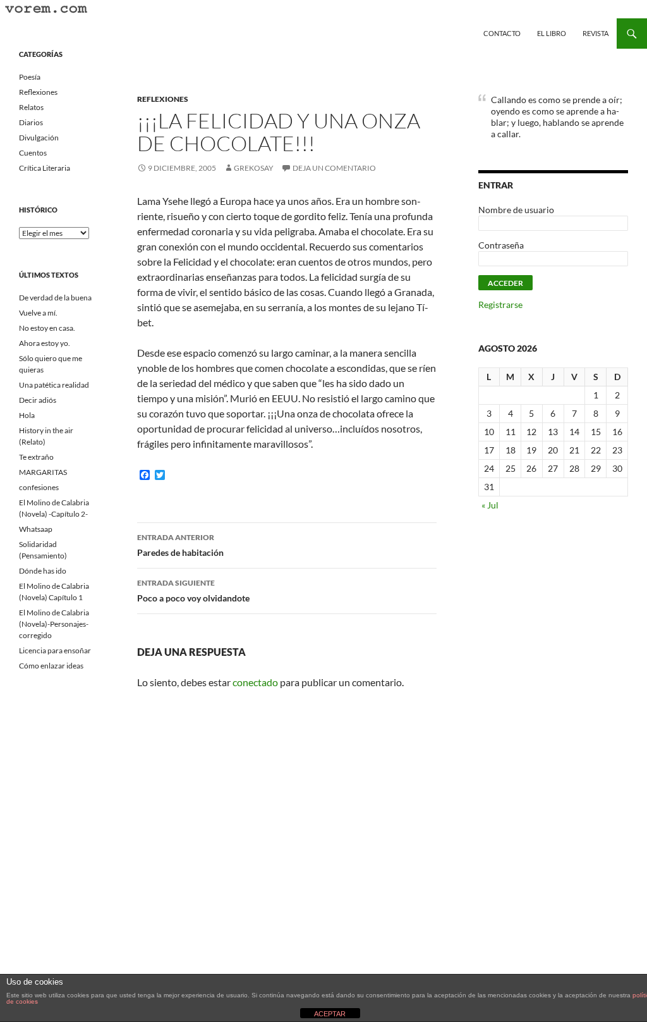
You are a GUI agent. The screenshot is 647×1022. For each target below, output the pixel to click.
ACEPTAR (330, 1014)
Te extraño (36, 457)
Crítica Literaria (44, 168)
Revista (595, 33)
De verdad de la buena (55, 297)
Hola (27, 415)
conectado (255, 682)
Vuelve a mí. (38, 312)
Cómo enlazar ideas (51, 665)
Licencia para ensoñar (55, 650)
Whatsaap (35, 529)
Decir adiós (37, 400)
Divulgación (39, 137)
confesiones (39, 487)
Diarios (31, 122)
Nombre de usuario (516, 209)
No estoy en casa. (47, 328)
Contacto (502, 33)
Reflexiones (162, 99)
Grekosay (254, 168)
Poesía (29, 77)
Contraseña (501, 245)
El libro (551, 33)
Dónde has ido (42, 571)
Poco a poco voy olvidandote (193, 590)
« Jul (490, 505)
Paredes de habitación (180, 545)
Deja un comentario (334, 168)
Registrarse (500, 304)
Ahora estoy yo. (44, 343)
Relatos (31, 107)
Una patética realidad (54, 385)
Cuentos (33, 152)
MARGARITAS (43, 472)
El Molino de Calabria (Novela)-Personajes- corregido (54, 624)
